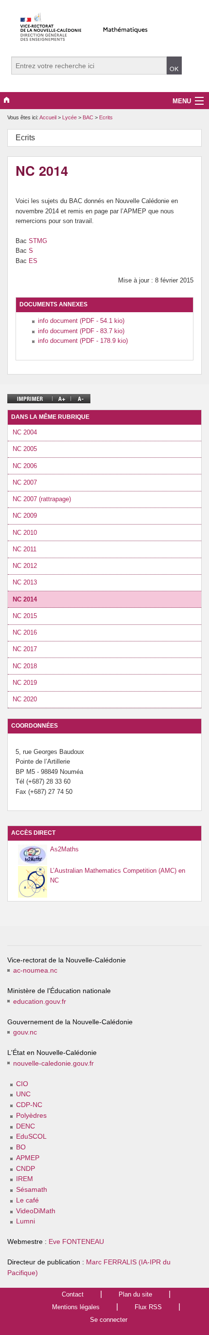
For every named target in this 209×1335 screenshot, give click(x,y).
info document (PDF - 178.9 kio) (83, 340)
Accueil (47, 117)
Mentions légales (76, 1307)
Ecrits (106, 117)
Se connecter (108, 1319)
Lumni (25, 1221)
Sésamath (31, 1189)
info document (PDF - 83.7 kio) (81, 331)
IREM (24, 1179)
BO (21, 1147)
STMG (38, 240)
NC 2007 (25, 482)
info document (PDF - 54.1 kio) (81, 320)
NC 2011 (24, 549)
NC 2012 (25, 565)
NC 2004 (25, 432)
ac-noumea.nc (35, 970)
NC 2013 (25, 582)
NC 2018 (25, 666)
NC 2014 (25, 599)
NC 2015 (25, 616)
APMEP (27, 1158)
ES (33, 260)
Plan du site (135, 1294)
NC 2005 (25, 448)
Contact (73, 1294)
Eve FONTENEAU (76, 1241)
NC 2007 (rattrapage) (42, 499)
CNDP (25, 1168)
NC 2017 (25, 649)
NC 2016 (25, 632)
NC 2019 (25, 682)
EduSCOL (31, 1136)
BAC (89, 117)
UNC (23, 1094)
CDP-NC (29, 1105)
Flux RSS (148, 1307)
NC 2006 (25, 466)
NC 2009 (25, 515)
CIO (22, 1084)
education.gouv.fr (39, 1001)
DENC (25, 1126)
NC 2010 (25, 532)
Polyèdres (31, 1115)
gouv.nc (25, 1032)
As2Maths (64, 849)
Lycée (70, 117)
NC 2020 (25, 699)
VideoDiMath (35, 1211)
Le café (27, 1200)
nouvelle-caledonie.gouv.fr (53, 1063)
